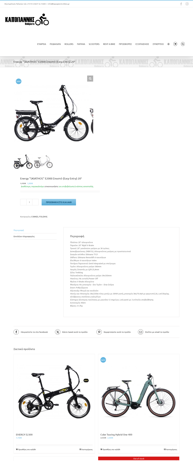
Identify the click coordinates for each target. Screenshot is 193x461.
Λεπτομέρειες (87, 449)
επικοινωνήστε (51, 186)
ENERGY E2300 (24, 434)
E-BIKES (35, 216)
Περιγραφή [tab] (19, 230)
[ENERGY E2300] (54, 392)
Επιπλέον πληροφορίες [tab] (24, 236)
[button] (183, 44)
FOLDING (43, 216)
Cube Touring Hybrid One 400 (116, 434)
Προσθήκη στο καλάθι (59, 202)
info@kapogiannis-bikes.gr (59, 4)
